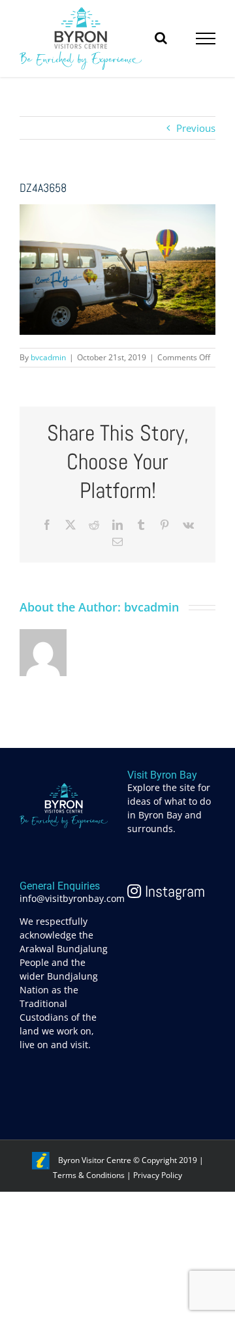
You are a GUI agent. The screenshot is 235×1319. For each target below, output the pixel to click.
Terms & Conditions (89, 1175)
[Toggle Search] (161, 37)
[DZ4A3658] (117, 211)
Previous (195, 127)
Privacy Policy (157, 1175)
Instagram (173, 891)
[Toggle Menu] (205, 38)
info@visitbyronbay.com (72, 898)
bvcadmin (48, 357)
